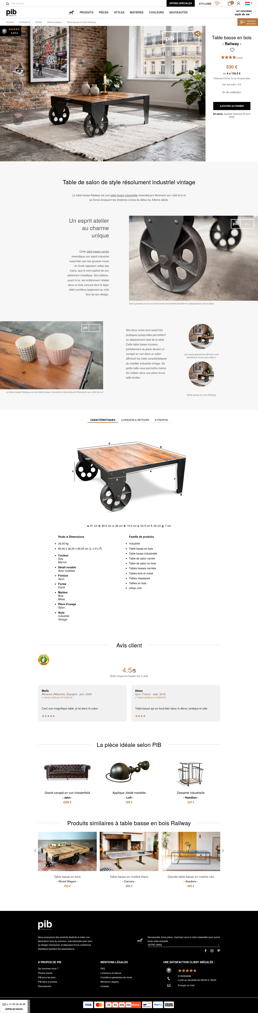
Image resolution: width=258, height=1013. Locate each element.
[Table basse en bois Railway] (201, 374)
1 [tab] (17, 68)
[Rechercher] (7, 3)
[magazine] (71, 12)
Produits (86, 12)
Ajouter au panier (232, 106)
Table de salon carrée (142, 558)
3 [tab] (17, 102)
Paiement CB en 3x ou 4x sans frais (232, 78)
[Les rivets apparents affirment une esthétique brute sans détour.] (201, 336)
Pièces (103, 12)
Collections (24, 22)
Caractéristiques (102, 420)
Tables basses (54, 22)
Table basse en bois (141, 548)
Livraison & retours (135, 420)
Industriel (134, 543)
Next (201, 93)
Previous (4, 93)
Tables (38, 22)
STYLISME (205, 3)
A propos (161, 420)
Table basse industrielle (143, 553)
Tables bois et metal (141, 573)
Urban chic (135, 588)
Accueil (10, 22)
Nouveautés (178, 12)
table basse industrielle (124, 195)
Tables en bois (137, 583)
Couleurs (156, 12)
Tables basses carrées (142, 568)
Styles (119, 12)
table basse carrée (98, 251)
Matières (136, 12)
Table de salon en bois (142, 563)
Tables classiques (139, 578)
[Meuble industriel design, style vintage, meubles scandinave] (14, 12)
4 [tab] (17, 119)
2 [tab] (17, 85)
